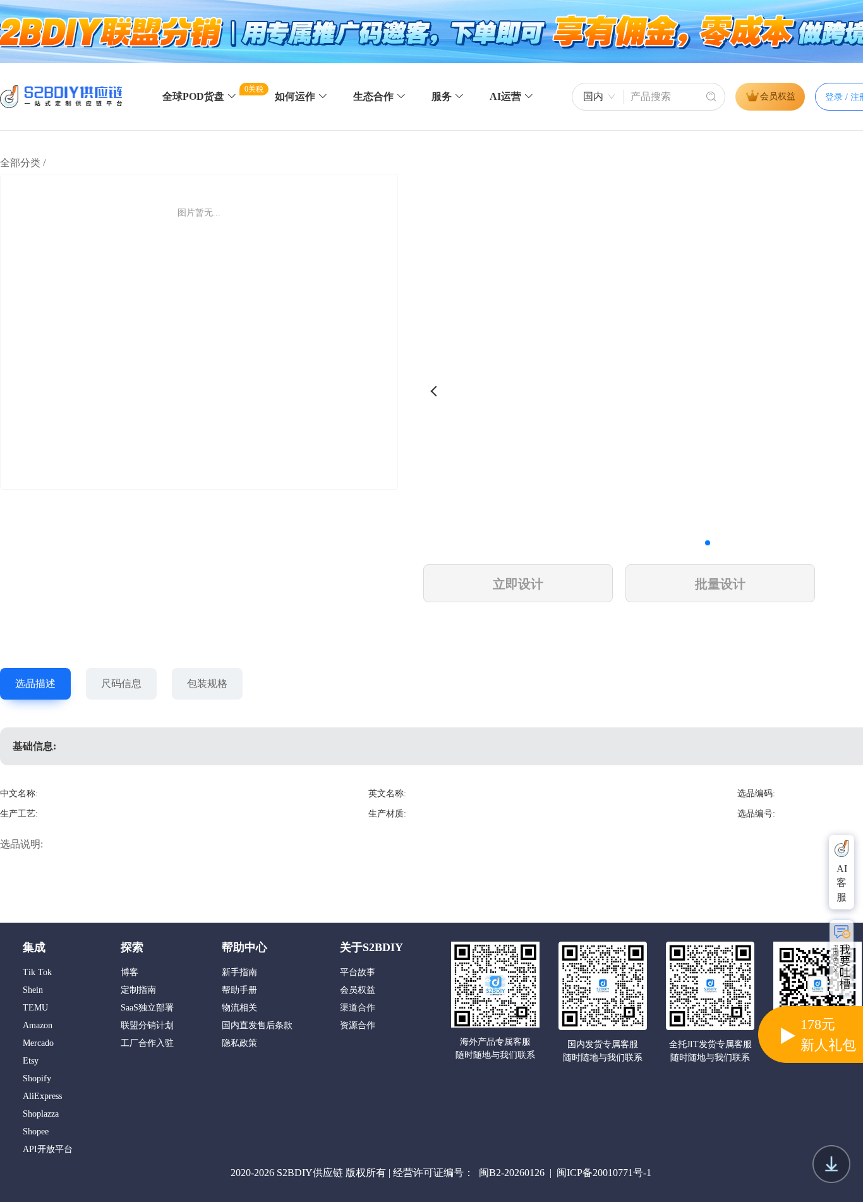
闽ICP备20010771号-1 (604, 1172)
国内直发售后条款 (257, 1025)
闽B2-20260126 (512, 1172)
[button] (707, 542)
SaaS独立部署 (147, 1008)
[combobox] (597, 96)
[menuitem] (199, 97)
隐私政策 (239, 1043)
